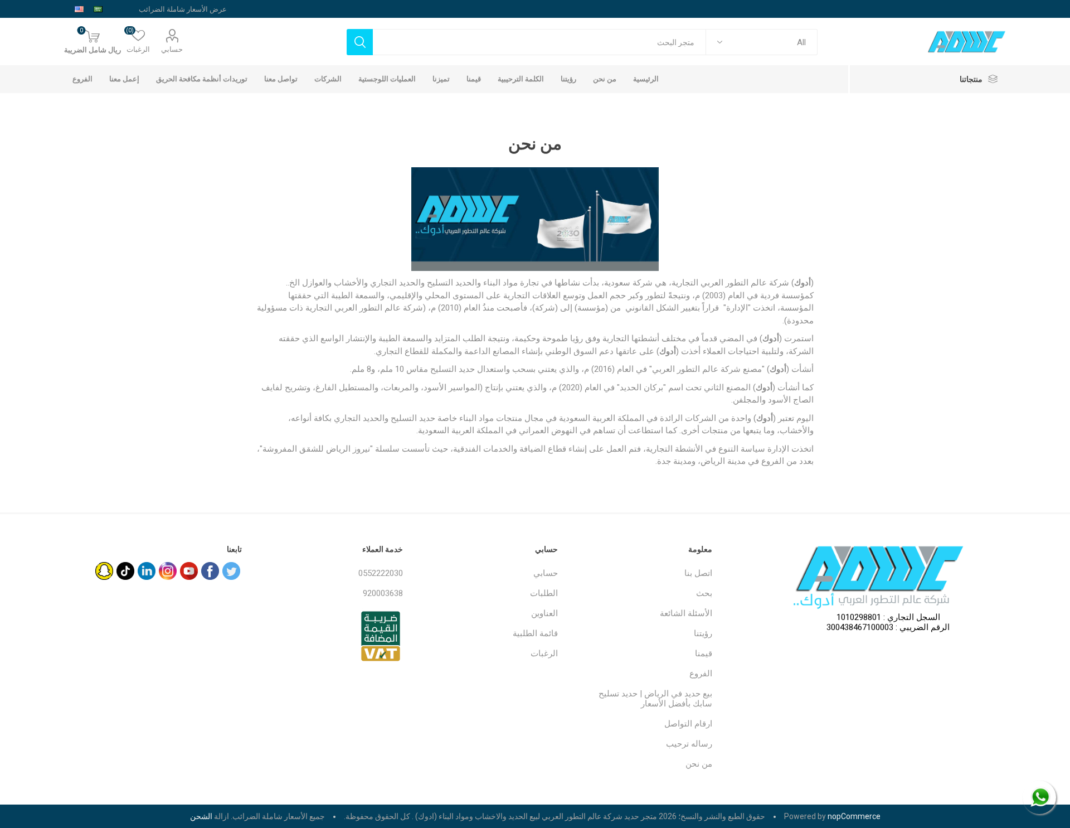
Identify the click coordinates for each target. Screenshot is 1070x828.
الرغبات (544, 653)
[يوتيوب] (189, 571)
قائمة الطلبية (535, 633)
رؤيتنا (703, 633)
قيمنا (703, 653)
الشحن (201, 816)
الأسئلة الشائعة (686, 613)
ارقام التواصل (688, 724)
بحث (704, 593)
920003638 (383, 593)
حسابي (172, 49)
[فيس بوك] (210, 571)
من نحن (698, 764)
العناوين (544, 613)
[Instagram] (168, 571)
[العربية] (98, 9)
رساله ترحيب (689, 744)
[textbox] (539, 42)
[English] (79, 9)
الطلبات (544, 593)
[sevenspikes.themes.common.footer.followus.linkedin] (146, 571)
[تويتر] (231, 571)
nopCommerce (854, 816)
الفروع (700, 674)
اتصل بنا (698, 573)
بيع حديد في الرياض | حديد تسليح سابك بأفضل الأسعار (655, 699)
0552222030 (380, 573)
